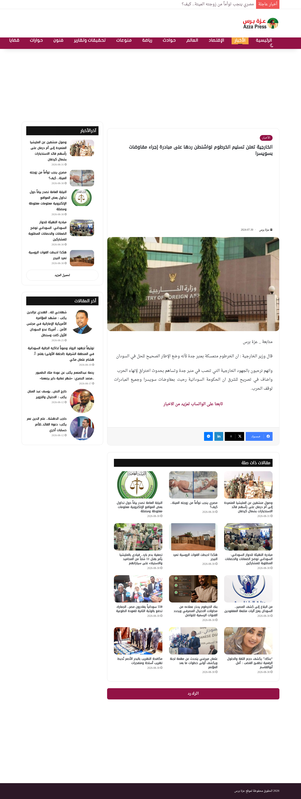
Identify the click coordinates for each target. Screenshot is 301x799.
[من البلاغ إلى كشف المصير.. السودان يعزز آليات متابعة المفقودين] (248, 588)
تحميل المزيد (62, 275)
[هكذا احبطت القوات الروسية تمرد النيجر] (193, 537)
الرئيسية (264, 40)
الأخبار (240, 40)
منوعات (124, 40)
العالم (192, 40)
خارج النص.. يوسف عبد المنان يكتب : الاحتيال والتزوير (47, 394)
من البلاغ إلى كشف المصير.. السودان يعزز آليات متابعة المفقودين (248, 609)
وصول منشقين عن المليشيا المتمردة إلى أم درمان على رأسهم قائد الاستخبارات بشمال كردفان (248, 507)
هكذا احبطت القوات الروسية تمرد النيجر (195, 557)
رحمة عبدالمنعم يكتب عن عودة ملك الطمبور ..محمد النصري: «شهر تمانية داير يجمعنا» (65, 375)
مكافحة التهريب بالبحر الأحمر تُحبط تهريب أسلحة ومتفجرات (139, 661)
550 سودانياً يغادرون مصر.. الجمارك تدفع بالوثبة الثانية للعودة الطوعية (139, 609)
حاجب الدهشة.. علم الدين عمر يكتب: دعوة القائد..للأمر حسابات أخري (47, 424)
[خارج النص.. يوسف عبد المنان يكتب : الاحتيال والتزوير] (82, 401)
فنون (58, 40)
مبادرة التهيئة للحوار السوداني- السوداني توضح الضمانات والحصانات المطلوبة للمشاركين (249, 559)
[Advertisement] (150, 84)
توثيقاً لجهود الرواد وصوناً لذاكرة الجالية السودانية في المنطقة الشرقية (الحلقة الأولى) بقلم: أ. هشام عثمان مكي (61, 354)
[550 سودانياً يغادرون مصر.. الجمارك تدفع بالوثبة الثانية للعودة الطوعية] (138, 588)
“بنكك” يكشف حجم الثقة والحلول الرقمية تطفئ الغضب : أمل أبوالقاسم (250, 663)
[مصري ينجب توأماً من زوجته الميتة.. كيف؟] (193, 485)
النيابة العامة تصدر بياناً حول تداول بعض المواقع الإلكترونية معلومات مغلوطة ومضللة (139, 507)
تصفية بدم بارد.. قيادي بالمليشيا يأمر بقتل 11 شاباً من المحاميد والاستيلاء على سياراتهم (140, 559)
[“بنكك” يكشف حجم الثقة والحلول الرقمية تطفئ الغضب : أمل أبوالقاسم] (248, 640)
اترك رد (193, 693)
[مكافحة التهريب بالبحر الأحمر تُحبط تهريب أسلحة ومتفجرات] (138, 640)
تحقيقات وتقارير (90, 40)
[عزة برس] (261, 23)
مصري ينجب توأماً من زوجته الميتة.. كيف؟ (218, 4)
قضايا (14, 40)
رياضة (147, 40)
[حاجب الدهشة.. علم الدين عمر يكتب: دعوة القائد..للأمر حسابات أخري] (82, 428)
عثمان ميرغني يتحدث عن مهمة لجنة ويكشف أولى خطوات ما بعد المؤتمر (193, 663)
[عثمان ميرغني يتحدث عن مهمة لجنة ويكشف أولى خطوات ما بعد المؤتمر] (193, 640)
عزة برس (264, 230)
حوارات (36, 40)
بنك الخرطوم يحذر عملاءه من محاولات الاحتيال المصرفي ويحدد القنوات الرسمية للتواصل (195, 611)
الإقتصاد (216, 40)
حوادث (169, 40)
